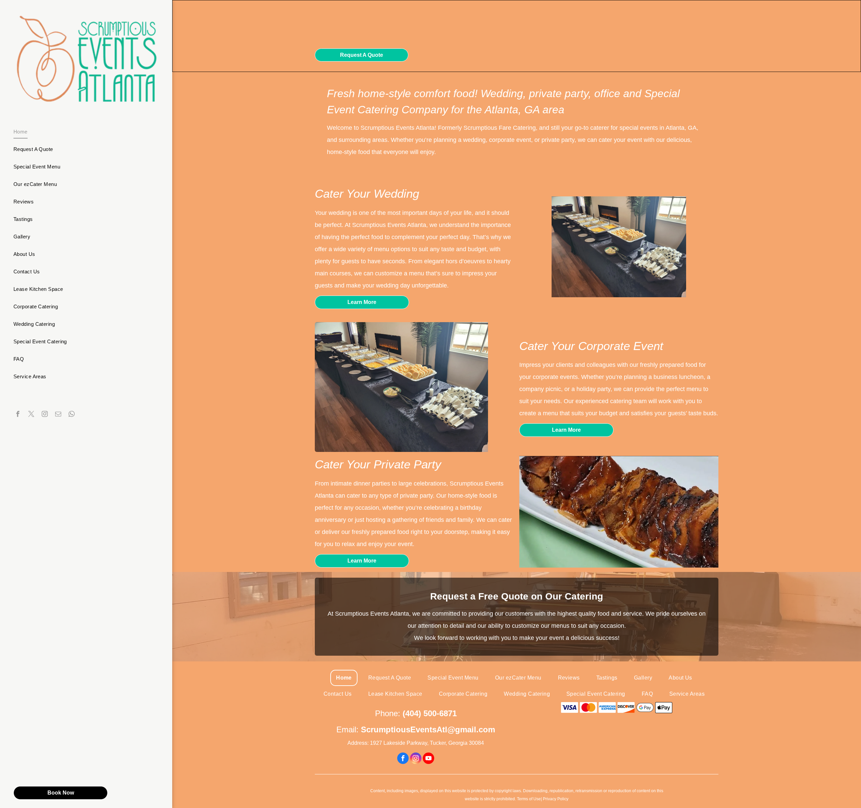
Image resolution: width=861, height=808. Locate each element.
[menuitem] (83, 132)
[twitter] (31, 415)
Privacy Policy (555, 799)
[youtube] (428, 759)
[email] (58, 415)
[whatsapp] (71, 415)
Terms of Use (529, 799)
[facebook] (17, 415)
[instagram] (44, 415)
